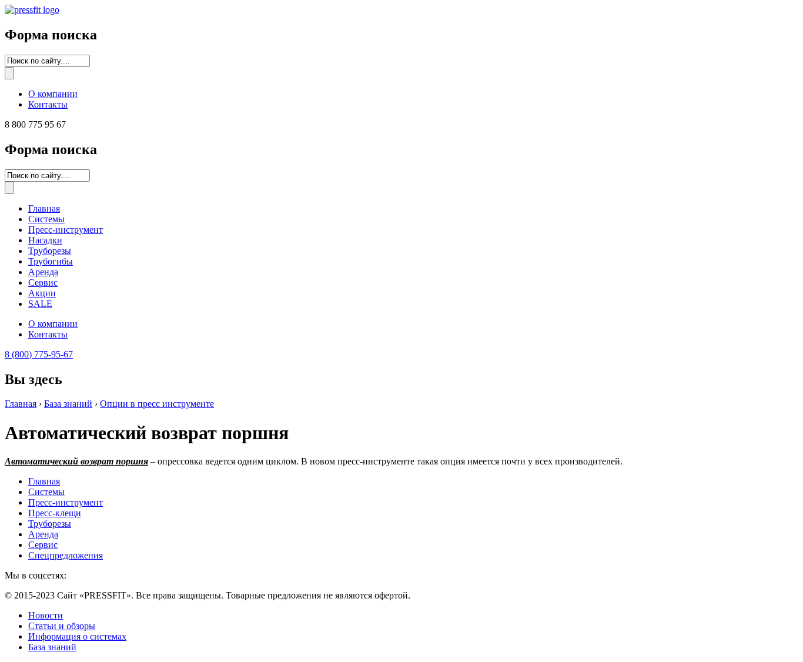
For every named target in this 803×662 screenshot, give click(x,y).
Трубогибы (50, 261)
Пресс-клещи (54, 513)
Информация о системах (77, 636)
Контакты (48, 104)
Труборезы (49, 251)
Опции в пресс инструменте (157, 404)
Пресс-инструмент (65, 230)
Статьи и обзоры (61, 626)
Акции (42, 293)
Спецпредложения (65, 555)
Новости (45, 615)
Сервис (43, 282)
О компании (53, 94)
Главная (44, 208)
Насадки (45, 240)
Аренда (43, 272)
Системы (46, 219)
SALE (40, 304)
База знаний (68, 404)
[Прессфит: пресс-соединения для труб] (32, 10)
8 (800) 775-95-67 (39, 354)
